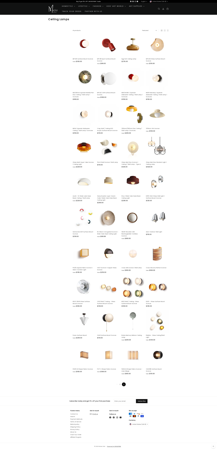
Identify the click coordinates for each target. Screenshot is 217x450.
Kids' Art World (115, 6)
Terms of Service (75, 422)
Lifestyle (83, 6)
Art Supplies (136, 6)
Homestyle (68, 6)
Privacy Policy (74, 429)
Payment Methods (76, 419)
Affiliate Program (75, 437)
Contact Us (74, 414)
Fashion (97, 6)
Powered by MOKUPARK (114, 446)
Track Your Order (71, 11)
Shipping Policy (75, 427)
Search (72, 416)
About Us (73, 432)
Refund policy (74, 424)
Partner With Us (93, 11)
